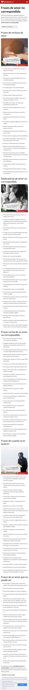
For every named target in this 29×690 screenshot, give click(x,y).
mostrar (15, 26)
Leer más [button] (4, 688)
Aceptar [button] (22, 684)
